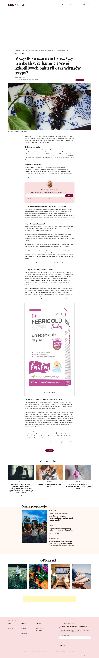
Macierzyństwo (24, 50)
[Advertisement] (49, 599)
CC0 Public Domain (23, 131)
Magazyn (64, 4)
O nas (78, 4)
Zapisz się (69, 195)
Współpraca (10, 628)
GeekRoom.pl (88, 655)
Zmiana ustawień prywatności (59, 651)
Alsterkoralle (16, 131)
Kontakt (83, 4)
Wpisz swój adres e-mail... (64, 635)
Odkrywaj (23, 623)
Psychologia (23, 628)
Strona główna (18, 50)
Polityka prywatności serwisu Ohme (40, 651)
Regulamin (26, 651)
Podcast (72, 4)
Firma (9, 623)
